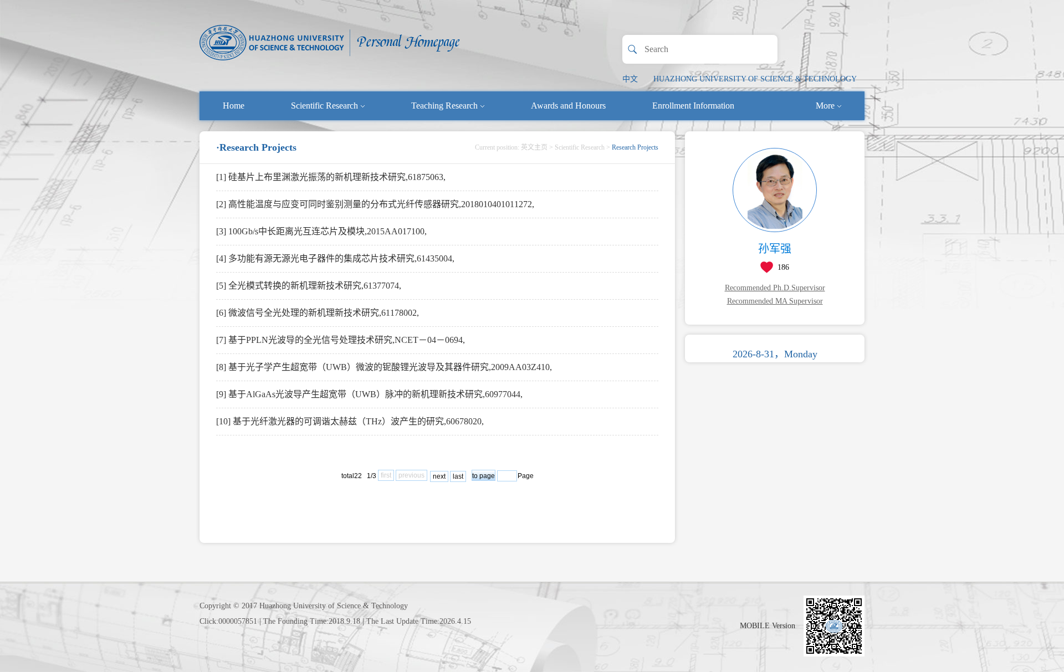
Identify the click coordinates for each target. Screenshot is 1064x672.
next (439, 476)
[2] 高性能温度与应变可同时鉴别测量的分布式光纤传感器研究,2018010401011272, (375, 204)
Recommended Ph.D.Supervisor (775, 288)
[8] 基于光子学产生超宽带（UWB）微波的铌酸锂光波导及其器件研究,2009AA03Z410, (384, 367)
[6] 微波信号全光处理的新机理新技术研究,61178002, (317, 312)
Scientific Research (324, 105)
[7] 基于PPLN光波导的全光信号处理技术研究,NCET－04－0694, (340, 340)
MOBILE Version (767, 626)
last (458, 476)
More (825, 105)
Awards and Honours (568, 105)
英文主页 (534, 147)
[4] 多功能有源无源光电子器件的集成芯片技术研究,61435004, (335, 258)
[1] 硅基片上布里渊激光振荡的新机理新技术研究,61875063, (331, 177)
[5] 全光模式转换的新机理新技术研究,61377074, (308, 285)
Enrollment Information (693, 105)
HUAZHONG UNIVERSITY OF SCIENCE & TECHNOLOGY (755, 79)
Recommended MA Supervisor (775, 301)
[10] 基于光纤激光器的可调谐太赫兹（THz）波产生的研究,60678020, (350, 421)
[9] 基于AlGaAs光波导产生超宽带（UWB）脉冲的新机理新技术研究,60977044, (369, 394)
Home (233, 105)
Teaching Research (444, 105)
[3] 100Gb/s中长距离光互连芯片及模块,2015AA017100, (321, 231)
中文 (630, 79)
